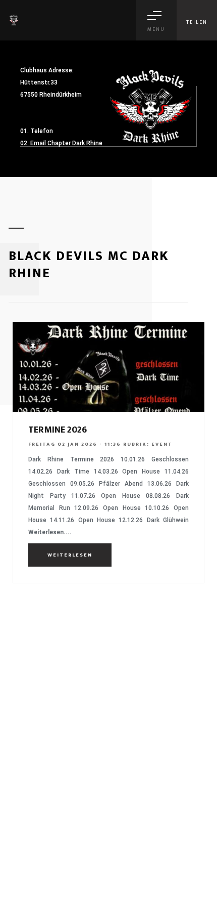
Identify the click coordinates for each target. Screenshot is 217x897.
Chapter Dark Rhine (74, 143)
